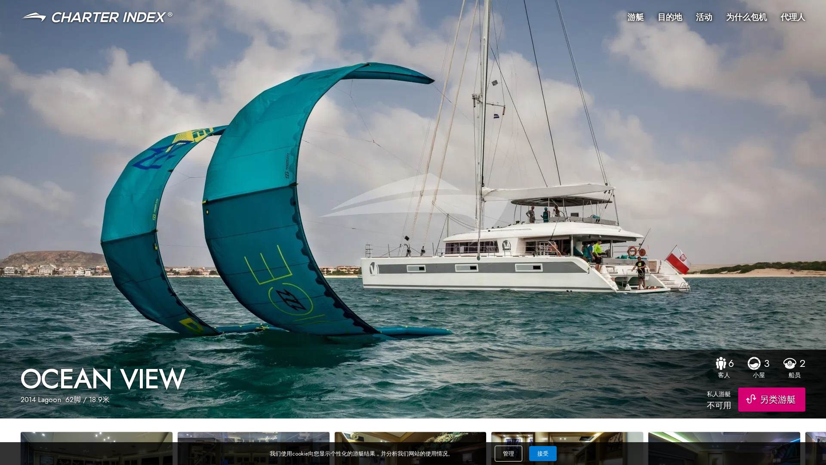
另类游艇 (778, 399)
